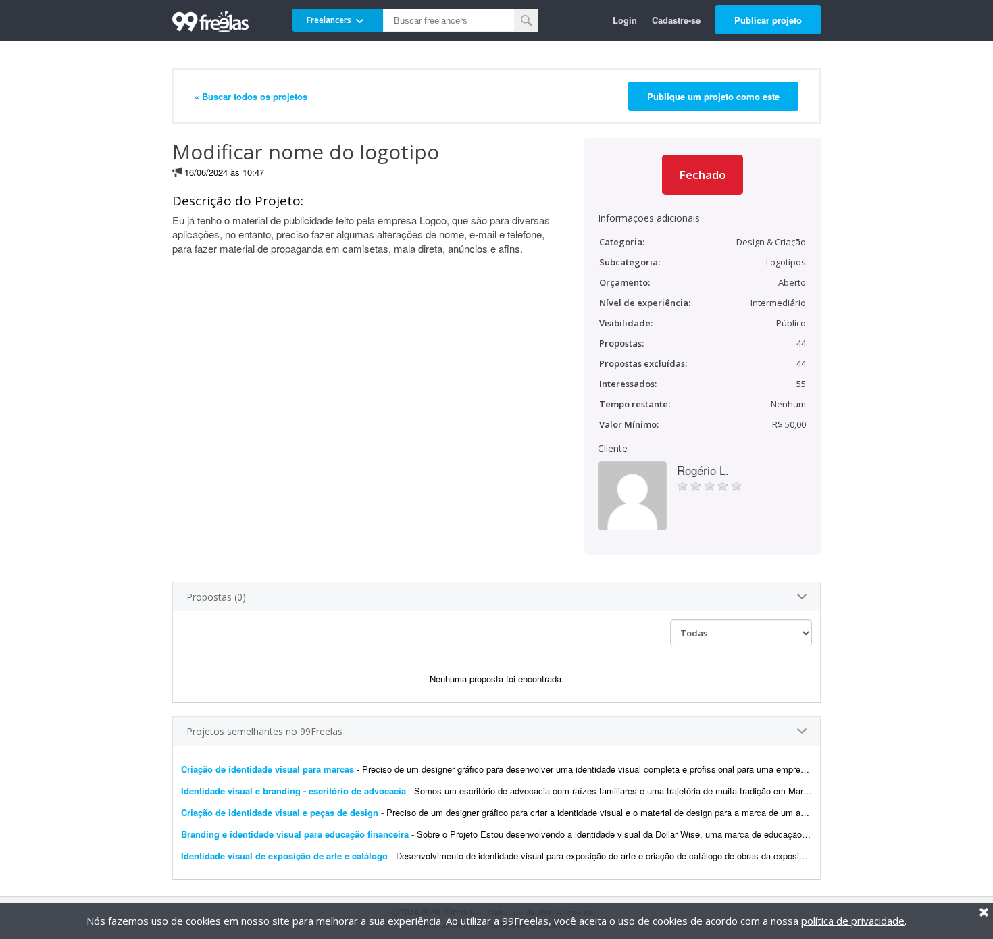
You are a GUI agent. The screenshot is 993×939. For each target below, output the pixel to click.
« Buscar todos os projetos (251, 96)
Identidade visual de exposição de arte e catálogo (284, 855)
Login (625, 20)
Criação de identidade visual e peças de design (279, 812)
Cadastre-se (676, 20)
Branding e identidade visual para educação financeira (295, 834)
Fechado (702, 174)
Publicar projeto (768, 20)
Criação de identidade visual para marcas (267, 769)
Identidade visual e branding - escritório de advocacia (293, 790)
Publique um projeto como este (713, 96)
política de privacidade (853, 921)
